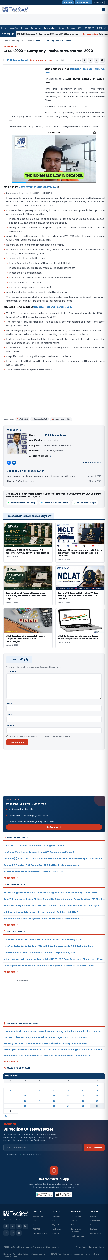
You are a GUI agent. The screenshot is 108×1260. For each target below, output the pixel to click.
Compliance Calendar (76, 1230)
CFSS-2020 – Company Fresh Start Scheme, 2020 (48, 50)
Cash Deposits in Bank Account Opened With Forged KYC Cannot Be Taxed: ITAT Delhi (48, 965)
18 (25, 1101)
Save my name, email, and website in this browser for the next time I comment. (40, 736)
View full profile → (91, 462)
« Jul (5, 1116)
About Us (93, 1216)
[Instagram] (6, 1233)
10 (11, 1096)
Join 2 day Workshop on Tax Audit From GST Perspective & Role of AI (39, 852)
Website (10, 725)
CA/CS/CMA (57, 1233)
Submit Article (96, 1221)
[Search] (105, 28)
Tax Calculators (77, 1236)
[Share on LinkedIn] (90, 60)
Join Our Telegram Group (56, 502)
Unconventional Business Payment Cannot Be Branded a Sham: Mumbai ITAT (44, 918)
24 (10, 1106)
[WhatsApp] (12, 1233)
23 (97, 1101)
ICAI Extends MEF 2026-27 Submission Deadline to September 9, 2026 (39, 952)
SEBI (53, 1221)
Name (9, 703)
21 (68, 1101)
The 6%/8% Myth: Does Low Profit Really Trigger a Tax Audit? (35, 845)
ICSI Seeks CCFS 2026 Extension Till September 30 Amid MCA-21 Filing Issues (43, 939)
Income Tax (13, 28)
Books (69, 2)
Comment (11, 671)
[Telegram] (19, 1233)
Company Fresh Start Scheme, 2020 (38, 186)
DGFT (99, 28)
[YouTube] (19, 1226)
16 (97, 1096)
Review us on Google (86, 502)
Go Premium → (54, 827)
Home (3, 28)
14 (68, 1096)
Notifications (76, 1216)
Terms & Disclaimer (97, 1247)
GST (79, 28)
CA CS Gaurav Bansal (17, 60)
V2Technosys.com (52, 1247)
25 (25, 1106)
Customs (71, 28)
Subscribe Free (94, 1147)
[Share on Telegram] (102, 60)
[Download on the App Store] (64, 1194)
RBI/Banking (57, 1225)
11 (25, 1096)
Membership (95, 1233)
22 (83, 1101)
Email (9, 714)
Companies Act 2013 (61, 419)
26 (39, 1106)
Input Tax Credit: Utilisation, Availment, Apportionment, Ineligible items (41, 476)
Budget (24, 28)
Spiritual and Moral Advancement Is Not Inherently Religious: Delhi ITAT (40, 912)
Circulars (74, 1221)
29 (83, 1106)
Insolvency (56, 1229)
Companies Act (40, 419)
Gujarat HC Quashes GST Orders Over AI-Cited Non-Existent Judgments (41, 865)
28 (68, 1106)
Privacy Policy (81, 1247)
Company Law (50, 28)
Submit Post (84, 2)
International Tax (40, 1233)
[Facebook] (9, 463)
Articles (29, 40)
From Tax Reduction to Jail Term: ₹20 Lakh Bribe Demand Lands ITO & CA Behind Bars (48, 946)
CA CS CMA (89, 28)
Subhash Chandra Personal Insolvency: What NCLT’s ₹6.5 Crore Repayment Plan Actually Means (53, 959)
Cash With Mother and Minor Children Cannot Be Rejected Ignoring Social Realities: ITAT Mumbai (54, 899)
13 (54, 1096)
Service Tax (35, 28)
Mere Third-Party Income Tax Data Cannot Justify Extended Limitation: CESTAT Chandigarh (51, 905)
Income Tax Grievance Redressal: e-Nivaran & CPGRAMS (33, 871)
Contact (93, 1229)
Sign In (98, 2)
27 (54, 1106)
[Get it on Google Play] (44, 1194)
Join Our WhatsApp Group (23, 502)
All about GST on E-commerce (21, 481)
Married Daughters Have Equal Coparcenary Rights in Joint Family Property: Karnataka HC (50, 892)
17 (11, 1101)
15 (83, 1096)
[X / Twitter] (12, 1226)
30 (97, 1106)
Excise (61, 28)
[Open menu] (103, 9)
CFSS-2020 (23, 419)
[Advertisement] (23, 93)
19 (39, 1101)
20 (54, 1101)
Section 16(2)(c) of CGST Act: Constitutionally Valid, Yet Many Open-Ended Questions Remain (52, 858)
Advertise (94, 1225)
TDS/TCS (36, 1229)
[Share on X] (84, 60)
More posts (9, 878)
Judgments (75, 1225)
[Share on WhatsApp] (96, 60)
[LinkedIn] (14, 463)
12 (39, 1096)
